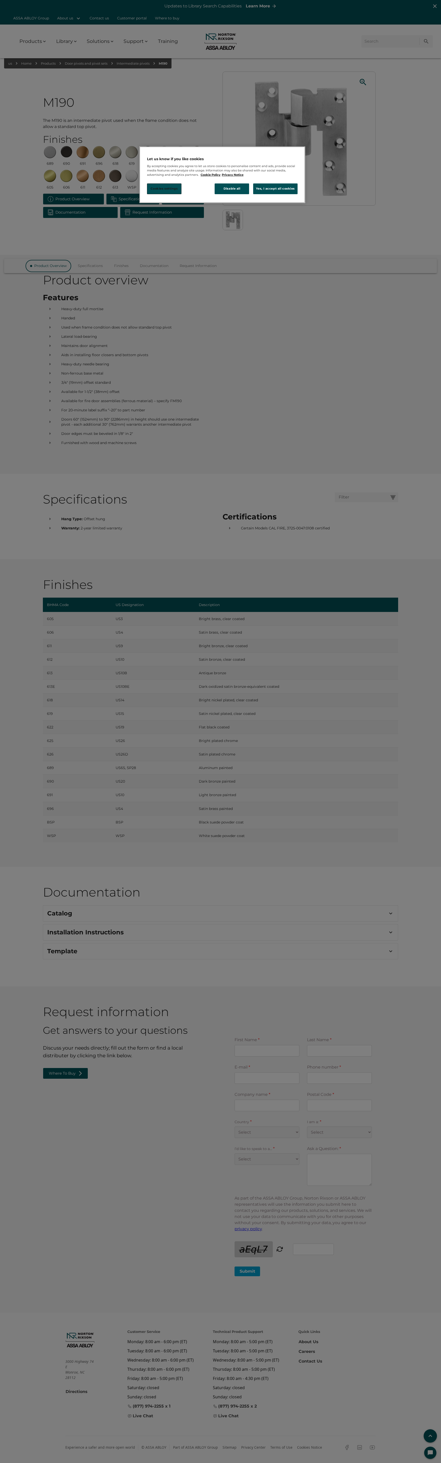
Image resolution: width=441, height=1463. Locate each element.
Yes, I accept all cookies (275, 188)
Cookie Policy (210, 175)
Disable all (232, 188)
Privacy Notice (232, 175)
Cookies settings (164, 188)
